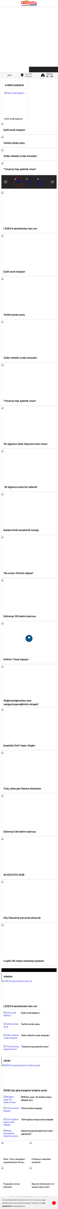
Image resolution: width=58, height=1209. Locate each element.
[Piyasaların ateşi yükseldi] (14, 1174)
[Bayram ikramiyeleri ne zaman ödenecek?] (43, 1174)
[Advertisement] (29, 36)
